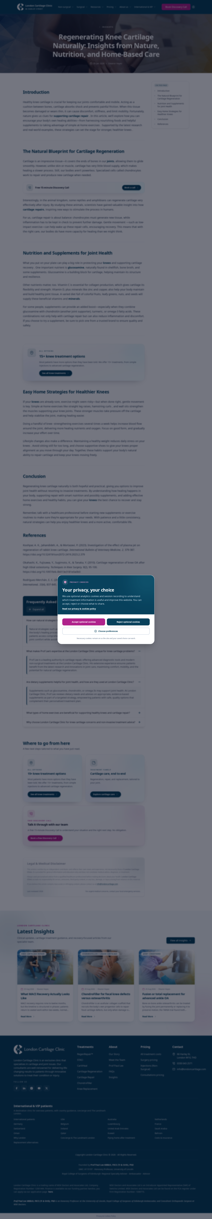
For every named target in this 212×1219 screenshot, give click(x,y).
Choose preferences (108, 631)
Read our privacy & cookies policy (79, 608)
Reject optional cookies (128, 621)
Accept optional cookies (84, 621)
